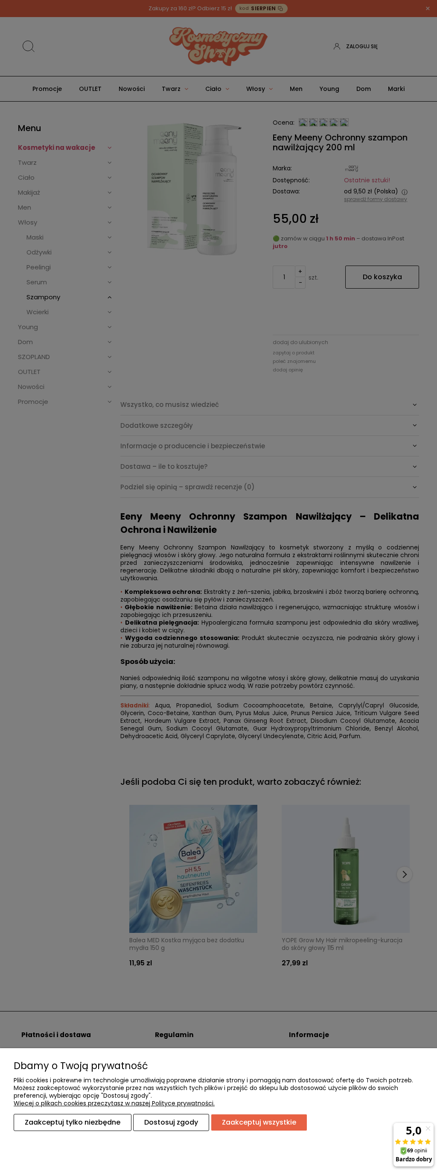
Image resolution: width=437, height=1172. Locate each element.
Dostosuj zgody (171, 1122)
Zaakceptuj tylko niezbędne (72, 1122)
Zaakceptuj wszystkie (259, 1122)
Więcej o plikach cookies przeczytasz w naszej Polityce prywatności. (114, 1103)
